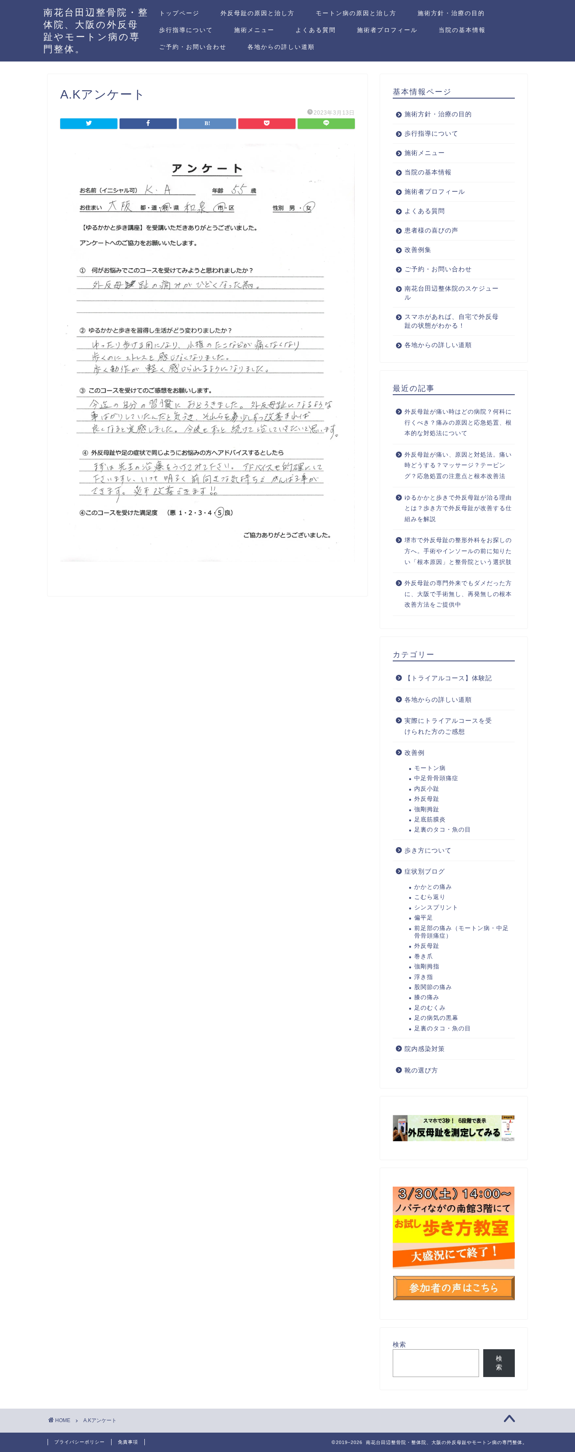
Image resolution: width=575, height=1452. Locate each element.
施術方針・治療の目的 (451, 13)
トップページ (179, 13)
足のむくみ (430, 1008)
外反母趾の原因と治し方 (258, 13)
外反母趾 (426, 799)
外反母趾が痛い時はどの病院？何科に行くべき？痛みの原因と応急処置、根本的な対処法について (458, 422)
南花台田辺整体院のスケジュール (452, 293)
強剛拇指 (426, 966)
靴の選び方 (421, 1070)
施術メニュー (254, 30)
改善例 (415, 752)
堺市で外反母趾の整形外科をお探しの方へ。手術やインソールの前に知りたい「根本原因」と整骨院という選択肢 (458, 551)
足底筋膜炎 (430, 819)
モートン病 (430, 768)
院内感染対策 (425, 1048)
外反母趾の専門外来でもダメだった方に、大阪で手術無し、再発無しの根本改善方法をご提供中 (458, 594)
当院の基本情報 (462, 30)
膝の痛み (426, 997)
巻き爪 (423, 956)
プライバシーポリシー (79, 1441)
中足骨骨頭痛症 (436, 778)
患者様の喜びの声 (431, 230)
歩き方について (428, 850)
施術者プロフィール (387, 30)
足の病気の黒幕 (436, 1018)
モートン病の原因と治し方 (356, 13)
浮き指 (423, 977)
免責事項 (128, 1441)
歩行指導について (186, 30)
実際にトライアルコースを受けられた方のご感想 (448, 726)
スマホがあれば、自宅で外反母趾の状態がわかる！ (452, 321)
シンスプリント (436, 907)
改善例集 (418, 249)
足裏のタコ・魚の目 (442, 829)
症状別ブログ (425, 871)
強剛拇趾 (426, 809)
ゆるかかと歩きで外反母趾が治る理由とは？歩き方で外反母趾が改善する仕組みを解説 (458, 508)
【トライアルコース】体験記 (448, 678)
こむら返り (430, 897)
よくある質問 (315, 30)
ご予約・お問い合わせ (192, 46)
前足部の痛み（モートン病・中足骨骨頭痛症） (461, 932)
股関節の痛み (433, 987)
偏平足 (423, 918)
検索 (399, 1344)
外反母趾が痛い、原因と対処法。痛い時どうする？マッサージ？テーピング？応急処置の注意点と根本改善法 (458, 465)
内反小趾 (426, 789)
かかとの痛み (433, 887)
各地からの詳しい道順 (281, 46)
